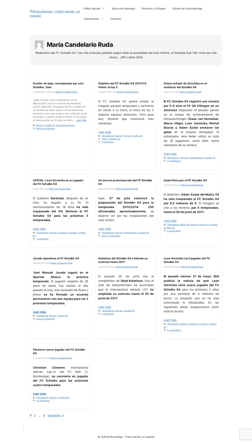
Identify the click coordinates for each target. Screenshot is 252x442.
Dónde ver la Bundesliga (187, 8)
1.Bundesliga (108, 135)
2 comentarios (43, 400)
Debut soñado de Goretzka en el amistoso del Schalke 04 (185, 85)
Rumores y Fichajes (154, 8)
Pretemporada (196, 157)
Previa (105, 139)
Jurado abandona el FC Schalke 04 (56, 258)
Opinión (118, 135)
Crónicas (184, 157)
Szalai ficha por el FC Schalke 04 (185, 180)
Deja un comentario (45, 128)
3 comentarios (174, 161)
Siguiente (55, 415)
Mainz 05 (184, 224)
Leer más (81, 120)
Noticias (53, 232)
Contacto (115, 18)
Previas (126, 135)
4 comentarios (174, 230)
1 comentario (108, 142)
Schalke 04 (49, 125)
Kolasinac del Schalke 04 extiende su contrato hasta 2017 (123, 260)
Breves (39, 125)
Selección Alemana (123, 8)
